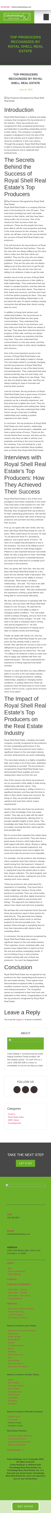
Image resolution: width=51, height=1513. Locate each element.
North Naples (14, 1382)
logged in (20, 1019)
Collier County (14, 1416)
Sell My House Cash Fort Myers (22, 1330)
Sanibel (11, 1342)
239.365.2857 (5, 7)
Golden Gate (13, 1394)
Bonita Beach (14, 1339)
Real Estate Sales (16, 1117)
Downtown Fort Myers (17, 1366)
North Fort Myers (15, 1363)
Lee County (13, 1419)
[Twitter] (25, 1089)
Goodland (12, 1403)
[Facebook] (17, 1089)
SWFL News (13, 1120)
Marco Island (13, 1388)
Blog (10, 1268)
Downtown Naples (16, 1385)
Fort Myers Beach (16, 1345)
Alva (10, 1357)
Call (9, 1214)
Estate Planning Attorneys (19, 1442)
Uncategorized (14, 1123)
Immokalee (13, 1397)
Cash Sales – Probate (17, 1292)
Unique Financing (16, 1311)
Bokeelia (11, 1351)
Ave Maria (12, 1400)
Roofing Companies (17, 1445)
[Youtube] (34, 1089)
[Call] (9, 1210)
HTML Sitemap (14, 1274)
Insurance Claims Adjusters (20, 1436)
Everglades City (15, 1391)
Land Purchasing (15, 1314)
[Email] (9, 1226)
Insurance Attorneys (17, 1439)
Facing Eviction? (15, 1298)
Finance (11, 1114)
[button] (46, 17)
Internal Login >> (15, 1450)
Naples (11, 1379)
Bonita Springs (14, 1336)
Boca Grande (14, 1360)
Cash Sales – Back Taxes (19, 1295)
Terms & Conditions (16, 1271)
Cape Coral (13, 1333)
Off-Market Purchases (17, 1317)
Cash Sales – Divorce (17, 1289)
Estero (11, 1348)
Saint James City (15, 1354)
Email (10, 1230)
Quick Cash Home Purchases (21, 1308)
